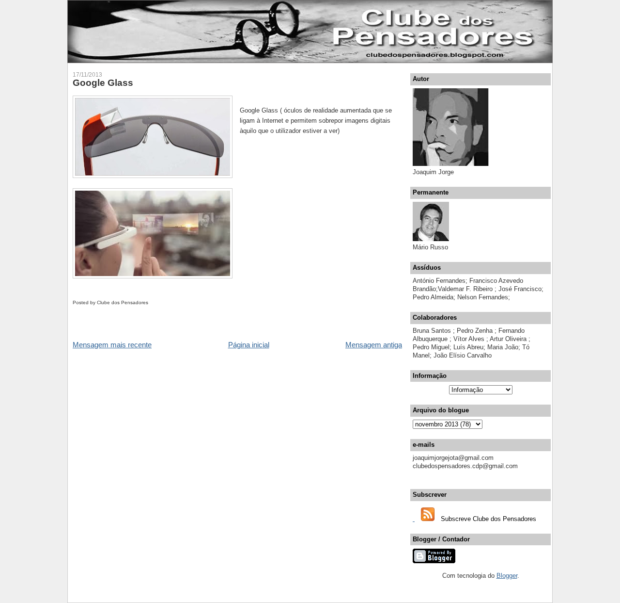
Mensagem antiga (373, 345)
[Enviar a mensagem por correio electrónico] (150, 302)
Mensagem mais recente (112, 345)
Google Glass (103, 83)
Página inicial (248, 345)
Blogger (506, 575)
